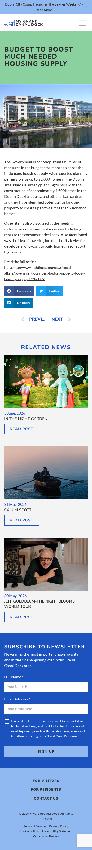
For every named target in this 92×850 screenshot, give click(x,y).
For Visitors (46, 780)
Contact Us (46, 798)
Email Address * (17, 699)
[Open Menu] (83, 23)
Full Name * (13, 677)
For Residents (46, 789)
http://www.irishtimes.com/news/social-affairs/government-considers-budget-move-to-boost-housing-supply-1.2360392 (44, 273)
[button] (19, 291)
